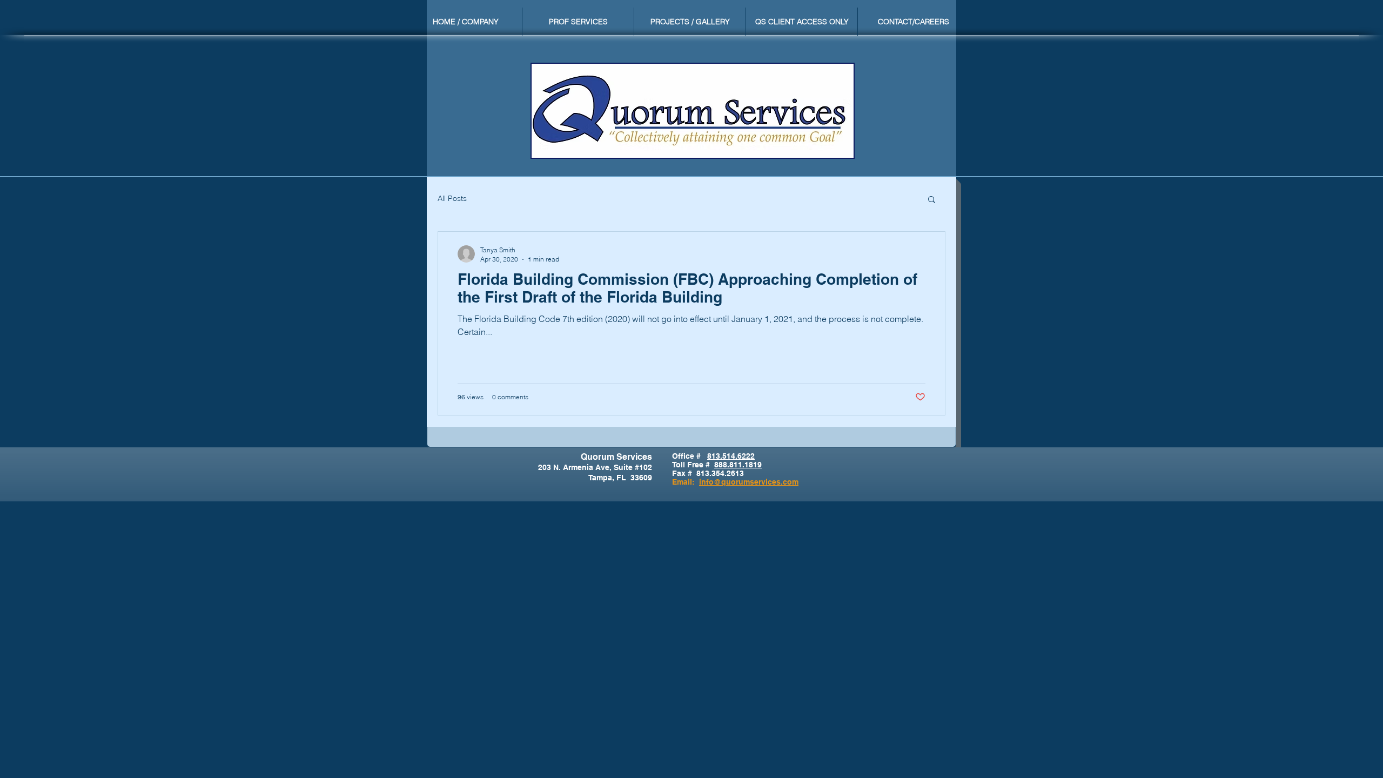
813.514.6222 (731, 456)
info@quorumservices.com (748, 482)
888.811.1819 (738, 464)
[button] (932, 200)
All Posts (452, 198)
